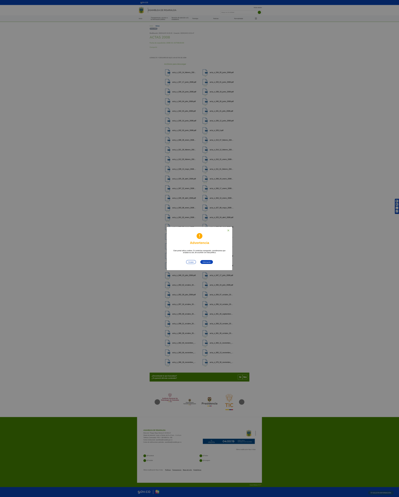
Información (207, 262)
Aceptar (191, 262)
